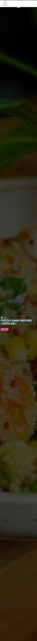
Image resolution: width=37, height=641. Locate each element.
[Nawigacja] (35, 3)
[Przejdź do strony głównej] (7, 4)
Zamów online (4, 329)
